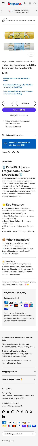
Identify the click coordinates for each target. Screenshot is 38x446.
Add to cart (26, 103)
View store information (13, 127)
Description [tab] (7, 161)
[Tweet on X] (9, 152)
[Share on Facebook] (13, 152)
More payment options (19, 115)
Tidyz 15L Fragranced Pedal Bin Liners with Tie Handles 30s (18, 21)
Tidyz (4, 62)
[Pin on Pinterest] (18, 152)
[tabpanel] (19, 225)
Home (4, 18)
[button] (34, 3)
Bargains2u (10, 441)
